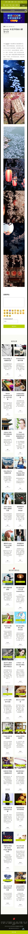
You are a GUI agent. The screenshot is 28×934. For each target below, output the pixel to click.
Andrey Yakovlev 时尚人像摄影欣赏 (20, 473)
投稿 (23, 5)
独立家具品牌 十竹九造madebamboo (20, 589)
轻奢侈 (20, 789)
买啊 (16, 5)
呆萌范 (7, 604)
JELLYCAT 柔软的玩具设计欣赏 (8, 888)
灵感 (19, 1)
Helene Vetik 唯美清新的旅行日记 (8, 434)
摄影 (12, 1)
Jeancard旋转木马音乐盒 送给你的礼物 (20, 888)
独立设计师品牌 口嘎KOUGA (20, 627)
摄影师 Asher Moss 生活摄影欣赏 (8, 545)
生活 (15, 1)
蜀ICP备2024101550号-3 (14, 928)
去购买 (7, 581)
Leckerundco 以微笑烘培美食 (20, 395)
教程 (13, 5)
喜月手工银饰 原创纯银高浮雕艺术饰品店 (8, 664)
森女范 (7, 752)
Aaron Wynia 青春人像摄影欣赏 (8, 508)
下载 (10, 5)
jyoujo (7, 43)
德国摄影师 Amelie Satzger (20, 508)
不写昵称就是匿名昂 (8, 319)
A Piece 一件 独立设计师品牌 (20, 664)
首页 (6, 1)
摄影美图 (10, 26)
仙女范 (7, 642)
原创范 (20, 644)
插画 (9, 1)
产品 (22, 1)
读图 (20, 5)
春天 (13, 26)
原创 (7, 5)
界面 (4, 5)
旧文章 (14, 932)
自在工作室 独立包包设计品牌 (7, 809)
